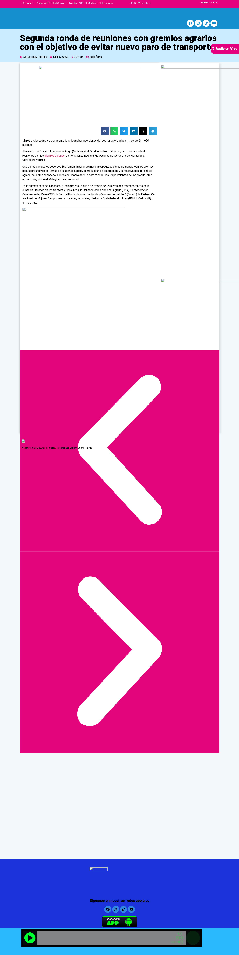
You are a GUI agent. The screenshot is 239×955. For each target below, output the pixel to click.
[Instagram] (198, 23)
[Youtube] (213, 23)
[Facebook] (190, 23)
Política (42, 56)
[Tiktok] (206, 23)
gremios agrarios (54, 155)
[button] (105, 131)
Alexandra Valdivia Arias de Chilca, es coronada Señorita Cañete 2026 (57, 448)
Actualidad (29, 56)
